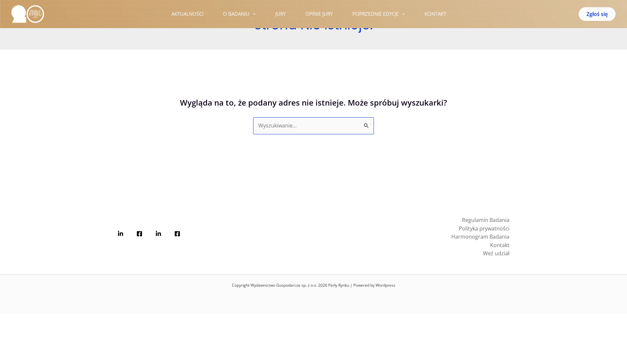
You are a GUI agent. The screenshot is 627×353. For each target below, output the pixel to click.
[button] (252, 14)
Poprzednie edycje (375, 13)
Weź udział (496, 253)
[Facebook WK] (177, 234)
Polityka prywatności (484, 228)
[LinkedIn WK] (158, 234)
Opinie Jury (319, 13)
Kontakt (435, 13)
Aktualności (187, 13)
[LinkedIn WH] (120, 234)
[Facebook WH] (139, 234)
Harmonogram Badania (480, 236)
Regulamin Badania (485, 220)
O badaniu (236, 13)
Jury (280, 13)
